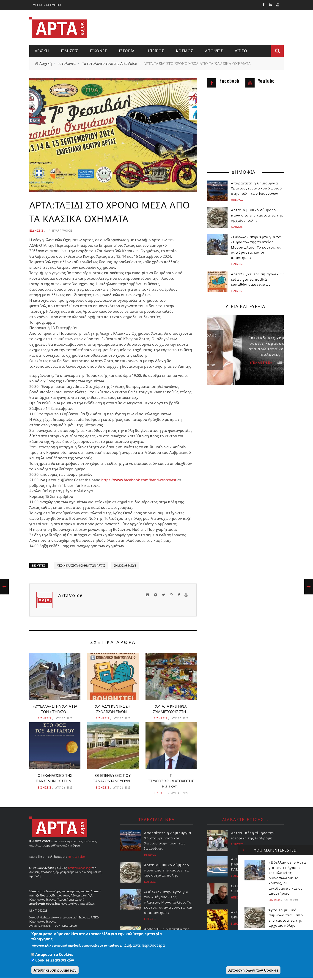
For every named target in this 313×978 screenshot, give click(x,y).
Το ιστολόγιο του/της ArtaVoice (109, 63)
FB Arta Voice (76, 857)
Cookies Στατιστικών (54, 960)
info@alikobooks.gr (79, 868)
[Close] (243, 850)
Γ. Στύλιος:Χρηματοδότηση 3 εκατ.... (171, 781)
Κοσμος (184, 50)
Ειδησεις (69, 50)
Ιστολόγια (67, 63)
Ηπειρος (155, 50)
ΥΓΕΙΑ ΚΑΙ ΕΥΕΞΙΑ (47, 5)
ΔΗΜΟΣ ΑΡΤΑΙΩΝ (125, 565)
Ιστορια (127, 50)
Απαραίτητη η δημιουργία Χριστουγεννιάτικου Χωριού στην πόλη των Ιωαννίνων (256, 188)
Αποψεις (214, 50)
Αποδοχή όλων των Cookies (253, 970)
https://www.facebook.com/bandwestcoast (138, 479)
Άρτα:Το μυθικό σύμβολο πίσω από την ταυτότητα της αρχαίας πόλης (257, 215)
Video (241, 50)
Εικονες (98, 50)
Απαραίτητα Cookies (54, 954)
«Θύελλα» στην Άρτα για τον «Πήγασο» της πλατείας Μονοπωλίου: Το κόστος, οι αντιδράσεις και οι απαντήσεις (287, 878)
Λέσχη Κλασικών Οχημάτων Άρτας (81, 565)
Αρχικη (42, 50)
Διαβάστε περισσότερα (144, 945)
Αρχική (45, 63)
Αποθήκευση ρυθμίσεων (55, 970)
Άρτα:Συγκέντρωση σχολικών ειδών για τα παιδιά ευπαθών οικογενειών (257, 279)
